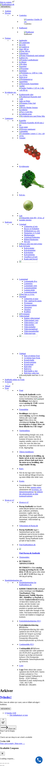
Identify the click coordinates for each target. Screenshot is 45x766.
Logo (21, 666)
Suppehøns (23, 82)
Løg (20, 216)
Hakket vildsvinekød (32, 318)
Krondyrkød (28, 364)
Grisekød (22, 224)
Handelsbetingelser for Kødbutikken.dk (27, 583)
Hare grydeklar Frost (32, 356)
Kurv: (21, 469)
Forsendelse (23, 409)
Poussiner (23, 66)
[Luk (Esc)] (8, 763)
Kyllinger (22, 62)
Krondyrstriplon (30, 362)
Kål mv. (22, 195)
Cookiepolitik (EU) (26, 644)
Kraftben (27, 312)
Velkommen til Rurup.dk (28, 526)
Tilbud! (7, 386)
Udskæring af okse (31, 299)
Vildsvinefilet (29, 325)
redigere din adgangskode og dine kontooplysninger (31, 494)
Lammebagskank (30, 292)
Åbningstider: (24, 557)
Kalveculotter (29, 248)
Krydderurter (24, 166)
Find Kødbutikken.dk (27, 545)
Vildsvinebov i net (31, 322)
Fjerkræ (8, 38)
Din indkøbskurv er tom (19, 715)
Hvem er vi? (9, 500)
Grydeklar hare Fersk (32, 358)
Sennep (22, 105)
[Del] (6, 763)
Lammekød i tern (30, 286)
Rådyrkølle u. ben (31, 371)
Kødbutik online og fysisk (14, 380)
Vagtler (22, 86)
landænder (23, 40)
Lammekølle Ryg (30, 281)
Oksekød (22, 296)
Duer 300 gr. (24, 49)
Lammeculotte (29, 290)
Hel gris (27, 242)
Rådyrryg (27, 369)
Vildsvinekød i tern (31, 320)
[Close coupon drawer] (2, 754)
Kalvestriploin (29, 255)
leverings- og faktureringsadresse (30, 491)
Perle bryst (23, 77)
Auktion (8, 11)
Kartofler (22, 121)
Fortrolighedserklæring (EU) (30, 621)
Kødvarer (8, 222)
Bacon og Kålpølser (31, 229)
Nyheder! (8, 382)
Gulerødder (23, 131)
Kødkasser (23, 28)
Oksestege (28, 307)
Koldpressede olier (26, 95)
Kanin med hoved (31, 259)
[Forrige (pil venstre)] (1, 765)
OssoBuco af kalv (31, 257)
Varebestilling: (24, 431)
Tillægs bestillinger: (26, 452)
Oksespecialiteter (30, 305)
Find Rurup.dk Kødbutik (29, 553)
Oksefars (27, 309)
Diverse (8, 13)
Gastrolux (23, 15)
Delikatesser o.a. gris (32, 231)
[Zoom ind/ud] (1, 763)
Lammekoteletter (30, 288)
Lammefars (28, 283)
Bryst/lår (22, 45)
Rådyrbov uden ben (31, 373)
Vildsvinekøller (30, 327)
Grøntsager (9, 118)
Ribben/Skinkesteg (31, 239)
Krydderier (23, 110)
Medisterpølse (29, 235)
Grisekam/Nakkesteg (32, 237)
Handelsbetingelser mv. (13, 580)
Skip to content (6, 2)
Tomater (22, 138)
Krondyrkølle (29, 360)
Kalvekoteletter (30, 250)
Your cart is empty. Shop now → (12, 743)
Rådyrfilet (28, 367)
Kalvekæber (28, 252)
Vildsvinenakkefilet (31, 331)
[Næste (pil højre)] (3, 765)
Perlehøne (23, 71)
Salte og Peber (24, 101)
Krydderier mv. (10, 92)
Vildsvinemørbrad (31, 329)
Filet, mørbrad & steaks (33, 301)
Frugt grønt (23, 127)
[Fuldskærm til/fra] (3, 763)
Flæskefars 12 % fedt (32, 233)
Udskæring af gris (31, 226)
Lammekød (23, 279)
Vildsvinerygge (30, 333)
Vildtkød (22, 354)
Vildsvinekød (24, 316)
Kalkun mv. (23, 58)
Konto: (21, 481)
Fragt (7, 388)
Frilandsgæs (23, 53)
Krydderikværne (25, 114)
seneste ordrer (36, 487)
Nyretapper (28, 303)
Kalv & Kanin (24, 246)
